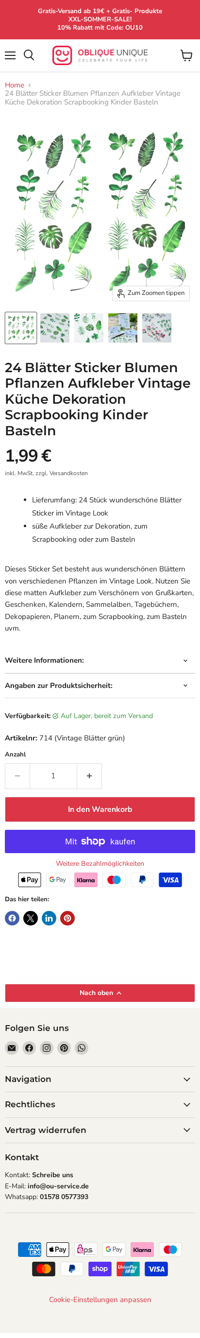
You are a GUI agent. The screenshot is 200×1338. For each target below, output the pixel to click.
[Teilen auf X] (30, 918)
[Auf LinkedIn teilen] (49, 918)
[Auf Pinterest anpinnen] (67, 918)
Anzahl (15, 754)
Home (14, 85)
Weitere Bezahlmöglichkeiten (100, 864)
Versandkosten (69, 473)
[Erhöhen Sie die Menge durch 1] (89, 776)
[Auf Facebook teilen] (12, 918)
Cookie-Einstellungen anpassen (100, 1300)
